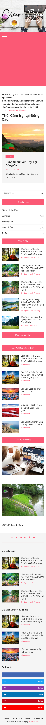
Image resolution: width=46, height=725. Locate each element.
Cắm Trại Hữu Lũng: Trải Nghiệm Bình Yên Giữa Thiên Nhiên (31, 319)
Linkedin (25, 537)
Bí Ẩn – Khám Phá (10, 210)
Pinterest (29, 537)
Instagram (21, 537)
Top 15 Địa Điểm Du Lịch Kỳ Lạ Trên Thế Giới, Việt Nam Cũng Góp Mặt (32, 375)
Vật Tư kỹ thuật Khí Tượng (13, 525)
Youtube (34, 537)
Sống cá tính (7, 227)
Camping (6, 216)
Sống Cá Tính (13, 170)
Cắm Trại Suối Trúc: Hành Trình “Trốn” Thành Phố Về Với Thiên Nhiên (32, 268)
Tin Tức (9, 156)
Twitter (17, 537)
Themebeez (34, 721)
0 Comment (25, 364)
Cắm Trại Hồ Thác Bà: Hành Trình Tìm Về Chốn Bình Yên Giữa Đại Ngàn (31, 251)
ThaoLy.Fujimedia (30, 325)
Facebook (12, 537)
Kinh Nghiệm (7, 222)
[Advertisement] (23, 63)
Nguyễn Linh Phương (32, 257)
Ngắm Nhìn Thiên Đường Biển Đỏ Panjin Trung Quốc (32, 408)
